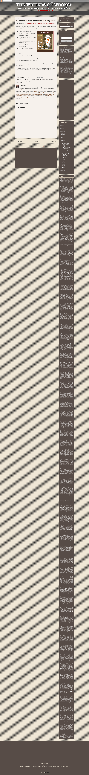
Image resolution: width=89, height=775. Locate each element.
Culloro (71, 299)
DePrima (66, 319)
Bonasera (71, 234)
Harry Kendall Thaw (66, 405)
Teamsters (71, 676)
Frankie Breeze (69, 366)
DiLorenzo (66, 325)
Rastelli (61, 617)
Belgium (61, 223)
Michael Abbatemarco (70, 530)
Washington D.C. (62, 719)
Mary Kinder (62, 515)
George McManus (70, 384)
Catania (70, 266)
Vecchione (70, 711)
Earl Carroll (65, 332)
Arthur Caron (67, 207)
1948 (71, 181)
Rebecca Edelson (63, 620)
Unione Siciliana (62, 708)
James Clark (67, 427)
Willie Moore (62, 728)
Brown (63, 244)
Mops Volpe (63, 537)
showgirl (67, 658)
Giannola (70, 386)
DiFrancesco (67, 323)
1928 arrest (65, 180)
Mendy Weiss (68, 527)
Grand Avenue (67, 392)
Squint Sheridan (63, 665)
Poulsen (63, 11)
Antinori (65, 201)
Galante (70, 371)
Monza (72, 536)
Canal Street (67, 255)
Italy (62, 424)
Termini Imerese (66, 679)
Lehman (61, 481)
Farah (70, 348)
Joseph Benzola (69, 452)
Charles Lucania (63, 268)
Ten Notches (63, 678)
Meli (72, 525)
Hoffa (71, 410)
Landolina (70, 474)
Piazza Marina (66, 598)
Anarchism (62, 198)
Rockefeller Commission (68, 627)
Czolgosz (70, 300)
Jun (63, 159)
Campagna (62, 255)
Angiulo (62, 200)
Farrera (66, 349)
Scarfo (67, 646)
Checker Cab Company (64, 272)
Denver (61, 319)
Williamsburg (70, 727)
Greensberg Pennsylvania (64, 396)
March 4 (66, 510)
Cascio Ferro (66, 262)
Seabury (70, 650)
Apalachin (70, 201)
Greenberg (70, 395)
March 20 (66, 509)
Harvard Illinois (63, 407)
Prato (71, 606)
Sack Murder (67, 637)
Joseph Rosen (69, 454)
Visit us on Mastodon (44, 769)
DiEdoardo (61, 323)
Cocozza (64, 284)
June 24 (71, 462)
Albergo (65, 190)
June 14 (61, 461)
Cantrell (63, 256)
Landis (66, 474)
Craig (63, 296)
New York (32, 81)
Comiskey (66, 288)
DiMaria (71, 325)
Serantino (61, 655)
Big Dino (66, 227)
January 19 (67, 430)
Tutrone (66, 705)
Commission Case (69, 289)
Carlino (63, 259)
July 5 (63, 460)
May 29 (65, 521)
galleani (61, 373)
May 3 (68, 521)
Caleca (61, 252)
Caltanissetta (70, 253)
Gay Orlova (68, 381)
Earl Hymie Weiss (70, 332)
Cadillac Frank (62, 250)
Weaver (70, 720)
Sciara (72, 648)
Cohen (68, 284)
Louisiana (71, 490)
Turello (62, 705)
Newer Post (19, 141)
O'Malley (70, 568)
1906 (69, 178)
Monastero (66, 535)
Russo (65, 635)
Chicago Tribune (64, 274)
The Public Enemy (63, 687)
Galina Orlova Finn (69, 372)
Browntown (70, 244)
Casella (63, 263)
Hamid (68, 401)
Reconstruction (62, 621)
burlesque (66, 248)
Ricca (68, 622)
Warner (22, 14)
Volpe (67, 716)
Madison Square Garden (64, 497)
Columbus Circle (69, 287)
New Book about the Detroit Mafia (65, 157)
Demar (65, 318)
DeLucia (61, 318)
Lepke (67, 482)
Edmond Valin (63, 336)
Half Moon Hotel (63, 401)
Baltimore (66, 215)
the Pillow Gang (69, 686)
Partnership (62, 586)
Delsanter (70, 317)
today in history (66, 696)
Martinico (61, 514)
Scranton (66, 650)
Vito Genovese (62, 716)
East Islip (68, 333)
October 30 (63, 573)
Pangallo (66, 583)
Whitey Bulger (62, 725)
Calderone (70, 251)
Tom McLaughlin (67, 697)
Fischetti (71, 358)
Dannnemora (67, 304)
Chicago (71, 272)
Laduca (71, 472)
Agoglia (72, 186)
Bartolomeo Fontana (68, 219)
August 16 (61, 211)
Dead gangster (63, 306)
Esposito (71, 343)
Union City (62, 706)
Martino (65, 514)
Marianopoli (65, 511)
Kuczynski (67, 471)
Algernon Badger (70, 192)
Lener (69, 481)
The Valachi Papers (64, 688)
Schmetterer (70, 647)
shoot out (62, 658)
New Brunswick (68, 550)
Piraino (63, 601)
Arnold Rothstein (67, 206)
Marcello (67, 507)
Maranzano (62, 507)
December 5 (62, 314)
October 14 (66, 569)
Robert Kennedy (63, 625)
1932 (65, 181)
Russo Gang (70, 635)
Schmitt (69, 11)
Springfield (62, 664)
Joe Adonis (63, 441)
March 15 (67, 508)
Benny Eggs (70, 224)
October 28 (66, 572)
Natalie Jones (62, 547)
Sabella (71, 636)
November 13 (62, 562)
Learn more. (65, 76)
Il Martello (68, 415)
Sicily (62, 659)
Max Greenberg (67, 518)
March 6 (70, 510)
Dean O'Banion (70, 306)
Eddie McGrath (66, 335)
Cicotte (61, 280)
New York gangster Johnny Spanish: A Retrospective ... (66, 147)
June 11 (70, 460)
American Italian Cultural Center (65, 197)
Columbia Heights (68, 286)
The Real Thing (69, 687)
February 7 (63, 356)
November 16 (69, 563)
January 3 (66, 432)
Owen (61, 578)
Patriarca (70, 588)
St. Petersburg (67, 667)
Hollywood (62, 411)
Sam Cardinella (62, 641)
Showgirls (71, 658)
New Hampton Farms (67, 551)
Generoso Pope (66, 382)
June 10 (66, 460)
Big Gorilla (70, 227)
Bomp (65, 233)
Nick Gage (70, 557)
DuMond (43, 11)
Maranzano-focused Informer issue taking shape (65, 154)
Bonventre (66, 235)
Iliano (72, 415)
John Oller (66, 449)
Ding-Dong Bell (62, 326)
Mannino (70, 506)
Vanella (62, 711)
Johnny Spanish (66, 451)
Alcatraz (68, 191)
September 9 (69, 654)
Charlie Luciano (32, 79)
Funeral (70, 370)
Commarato (71, 288)
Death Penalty (64, 307)
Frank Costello (70, 364)
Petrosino (62, 595)
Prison (61, 611)
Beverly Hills (66, 226)
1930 (72, 180)
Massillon (70, 516)
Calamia (66, 251)
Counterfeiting (62, 295)
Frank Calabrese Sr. (63, 364)
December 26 (62, 313)
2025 (62, 124)
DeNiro (68, 318)
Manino (72, 505)
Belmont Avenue (70, 223)
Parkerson (62, 585)
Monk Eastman (62, 536)
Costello (61, 294)
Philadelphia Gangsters (65, 596)
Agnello (68, 186)
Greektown (71, 394)
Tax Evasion (66, 676)
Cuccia (64, 299)
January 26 (70, 431)
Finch (68, 358)
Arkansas (61, 206)
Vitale (66, 715)
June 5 (67, 463)
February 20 (67, 353)
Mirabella (67, 533)
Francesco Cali (62, 363)
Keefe (53, 11)
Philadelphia (71, 595)
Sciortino (62, 649)
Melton (62, 526)
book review (64, 236)
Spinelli (66, 663)
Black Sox (70, 230)
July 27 (62, 459)
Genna (71, 382)
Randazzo (70, 616)
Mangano (62, 505)
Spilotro (61, 663)
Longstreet (68, 488)
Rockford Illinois (62, 628)
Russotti (66, 636)
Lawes (72, 477)
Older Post (53, 141)
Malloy (72, 504)
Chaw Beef (70, 271)
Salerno (69, 638)
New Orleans (64, 553)
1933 (68, 181)
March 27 (61, 510)
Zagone (71, 734)
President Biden (68, 607)
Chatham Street (63, 271)
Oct (63, 137)
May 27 (71, 520)
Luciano (66, 492)
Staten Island (69, 669)
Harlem (67, 402)
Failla (61, 347)
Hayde (72, 407)
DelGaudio (70, 316)
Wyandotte (62, 733)
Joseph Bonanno (63, 453)
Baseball (66, 220)
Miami (72, 529)
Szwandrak (62, 674)
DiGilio (67, 324)
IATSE (72, 414)
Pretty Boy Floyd (63, 610)
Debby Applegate (69, 308)
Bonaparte (67, 234)
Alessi (71, 191)
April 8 (71, 204)
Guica (71, 398)
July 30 (69, 459)
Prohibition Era (69, 612)
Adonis (64, 186)
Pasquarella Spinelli (68, 587)
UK (68, 705)
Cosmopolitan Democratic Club (65, 293)
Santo (61, 644)
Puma (61, 615)
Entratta (66, 342)
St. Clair (62, 666)
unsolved (68, 708)
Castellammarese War (23, 79)
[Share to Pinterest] (42, 77)
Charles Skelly (63, 269)
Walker (71, 716)
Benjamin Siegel (63, 224)
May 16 (66, 519)
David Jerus (71, 305)
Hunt (49, 11)
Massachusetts (69, 515)
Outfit (71, 577)
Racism (66, 616)
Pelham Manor (69, 592)
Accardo (69, 184)
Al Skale (63, 189)
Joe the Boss (68, 443)
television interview (70, 677)
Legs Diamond (69, 480)
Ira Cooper (68, 420)
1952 (61, 182)
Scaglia (65, 645)
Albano (71, 189)
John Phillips (71, 449)
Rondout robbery (67, 630)
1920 (65, 179)
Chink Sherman (67, 276)
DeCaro (61, 309)
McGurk (70, 524)
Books (61, 237)
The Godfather (71, 683)
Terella (61, 679)
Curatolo (61, 300)
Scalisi (72, 645)
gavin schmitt (62, 381)
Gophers (67, 391)
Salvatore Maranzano (50, 81)
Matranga (65, 517)
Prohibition (43, 81)
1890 (61, 178)
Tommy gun (65, 698)
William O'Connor (63, 727)
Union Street (70, 707)
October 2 (67, 570)
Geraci (62, 385)
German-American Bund (68, 385)
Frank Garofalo (62, 365)
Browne (66, 244)
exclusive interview (68, 345)
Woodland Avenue (69, 730)
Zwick (65, 737)
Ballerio (70, 214)
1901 (66, 178)
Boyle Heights (68, 240)
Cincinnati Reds (70, 280)
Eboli (71, 334)
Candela (71, 255)
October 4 (67, 573)
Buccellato (65, 245)
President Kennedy (70, 608)
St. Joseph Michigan (68, 666)
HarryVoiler (71, 406)
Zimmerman (62, 736)
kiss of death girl (66, 470)
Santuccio (70, 644)
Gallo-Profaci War (70, 373)
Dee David (67, 315)
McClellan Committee (63, 524)
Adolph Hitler (67, 185)
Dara (71, 304)
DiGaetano (63, 324)
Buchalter (70, 245)
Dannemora (62, 304)
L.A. (61, 472)
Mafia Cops (62, 501)
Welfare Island (70, 721)
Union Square (68, 706)
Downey (38, 11)
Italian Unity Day (66, 422)
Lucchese (61, 492)
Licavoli (71, 483)
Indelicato (62, 417)
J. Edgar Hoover (67, 424)
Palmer (68, 581)
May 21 (63, 520)
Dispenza (65, 327)
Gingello (70, 387)
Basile (71, 220)
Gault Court (70, 380)
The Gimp (65, 683)
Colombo (61, 285)
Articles (64, 208)
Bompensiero (69, 233)
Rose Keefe (70, 631)
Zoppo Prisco (71, 736)
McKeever (65, 525)
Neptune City (62, 550)
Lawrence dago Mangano (65, 478)
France (70, 362)
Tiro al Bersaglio (66, 695)
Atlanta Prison (66, 209)
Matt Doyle (70, 517)
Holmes (67, 411)
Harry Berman (62, 404)
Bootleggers (62, 238)
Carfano (71, 258)
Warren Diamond (68, 718)
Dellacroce (62, 317)
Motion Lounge (67, 538)
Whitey (71, 724)
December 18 (70, 310)
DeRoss (70, 319)
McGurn (61, 525)
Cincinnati (65, 280)
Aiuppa (70, 187)
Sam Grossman (69, 641)
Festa (68, 357)
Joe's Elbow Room (69, 444)
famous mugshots (63, 348)
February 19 (70, 352)
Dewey (62, 321)
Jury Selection (67, 464)
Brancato (63, 241)
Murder (61, 542)
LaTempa (65, 477)
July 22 (65, 458)
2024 (62, 125)
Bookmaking (70, 236)
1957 (64, 182)
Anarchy (71, 198)
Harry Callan (68, 404)
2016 (62, 172)
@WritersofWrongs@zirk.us (65, 20)
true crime (68, 704)
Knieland (71, 470)
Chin (71, 275)
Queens (61, 616)
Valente (69, 710)
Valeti (72, 710)
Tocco (71, 695)
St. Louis (61, 667)
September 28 (69, 653)
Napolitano (70, 545)
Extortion (66, 346)
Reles (72, 621)
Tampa (67, 675)
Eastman (67, 334)
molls (71, 534)
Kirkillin (61, 470)
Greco (67, 394)
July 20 (61, 458)
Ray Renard (70, 618)
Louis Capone (66, 490)
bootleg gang (68, 237)
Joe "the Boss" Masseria (45, 79)
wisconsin (68, 729)
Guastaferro (62, 398)
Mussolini (61, 544)
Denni (71, 318)
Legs (65, 480)
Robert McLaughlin (70, 625)
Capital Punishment (68, 256)
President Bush (62, 608)
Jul (63, 142)
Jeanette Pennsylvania (64, 435)
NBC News (65, 549)
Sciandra (68, 648)
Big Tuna (61, 228)
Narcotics (61, 546)
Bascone (61, 220)
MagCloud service (30, 69)
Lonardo (70, 487)
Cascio (61, 262)
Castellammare (69, 264)
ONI (63, 576)
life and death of (62, 484)
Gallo (65, 373)
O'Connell (66, 568)
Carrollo (66, 261)
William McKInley (63, 726)
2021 (62, 130)
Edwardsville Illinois (70, 338)
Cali (65, 252)
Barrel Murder (69, 218)
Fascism (70, 349)
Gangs (70, 378)
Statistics (61, 670)
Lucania (70, 491)
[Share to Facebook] (41, 77)
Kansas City (67, 465)
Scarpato (70, 646)
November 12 (69, 561)
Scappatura (63, 646)
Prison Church (65, 611)
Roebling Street (69, 628)
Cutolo (66, 300)
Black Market (65, 230)
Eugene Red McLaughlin (65, 344)
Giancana (65, 386)
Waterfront (68, 719)
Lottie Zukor (68, 489)
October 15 (71, 569)
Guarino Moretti (69, 397)
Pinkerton (65, 600)
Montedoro (68, 536)
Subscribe (66, 41)
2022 (62, 128)
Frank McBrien (69, 365)
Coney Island (68, 290)
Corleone (63, 292)
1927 (71, 179)
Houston (61, 413)
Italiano (72, 423)
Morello (68, 537)
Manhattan (67, 505)
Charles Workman (70, 269)
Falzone (64, 347)
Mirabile (71, 533)
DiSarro (61, 327)
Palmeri (65, 582)
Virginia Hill (67, 714)
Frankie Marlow (62, 367)
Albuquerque (63, 191)
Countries (67, 295)
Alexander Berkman (63, 192)
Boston (66, 239)
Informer (37, 79)
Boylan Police (62, 240)
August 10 (65, 210)
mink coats (63, 533)
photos (61, 598)
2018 (62, 169)
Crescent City (62, 297)
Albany (61, 190)
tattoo (62, 676)
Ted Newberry (64, 677)
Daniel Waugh (68, 303)
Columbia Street (62, 287)
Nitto (61, 559)
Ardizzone (70, 205)
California (69, 252)
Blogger (47, 772)
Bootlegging (67, 238)
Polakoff (65, 603)
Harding (63, 402)
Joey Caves (62, 445)
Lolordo (61, 487)
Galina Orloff (62, 372)
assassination (69, 208)
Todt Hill (71, 696)
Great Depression (67, 393)
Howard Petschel (66, 413)
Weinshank (62, 721)
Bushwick (62, 249)
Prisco (71, 610)
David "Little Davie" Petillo (64, 305)
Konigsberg (63, 471)
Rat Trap (66, 617)
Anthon (61, 201)
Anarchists (67, 198)
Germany (61, 386)
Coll (71, 284)
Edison (72, 335)
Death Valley (62, 308)
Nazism (61, 549)
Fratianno (71, 368)
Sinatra (69, 659)
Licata (67, 483)
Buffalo (72, 246)
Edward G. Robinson (63, 337)
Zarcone (66, 735)
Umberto (71, 705)
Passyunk (61, 588)
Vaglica (61, 710)
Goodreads (62, 391)
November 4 (62, 566)
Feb (63, 165)
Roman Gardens (69, 629)
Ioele (64, 420)
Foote (61, 361)
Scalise (68, 645)
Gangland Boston (69, 377)
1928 (61, 180)
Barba (66, 217)
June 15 (65, 461)
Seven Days (66, 655)
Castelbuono (62, 264)
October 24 (70, 571)
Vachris (71, 709)
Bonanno (62, 234)
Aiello (66, 187)
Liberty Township (62, 483)
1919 (62, 179)
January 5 (63, 433)
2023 (62, 127)
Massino (61, 517)
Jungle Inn (62, 464)
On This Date (19, 11)
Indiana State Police (69, 417)
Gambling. (61, 377)
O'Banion (61, 568)
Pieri (71, 599)
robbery (62, 624)
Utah (67, 709)
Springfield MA (67, 664)
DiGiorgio (70, 324)
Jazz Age (70, 434)
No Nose (64, 559)
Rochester (62, 627)
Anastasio (67, 199)
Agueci (62, 187)
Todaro (61, 696)
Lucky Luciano (66, 493)
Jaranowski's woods (63, 434)
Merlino (72, 527)
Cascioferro (71, 262)
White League (66, 724)
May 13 (62, 519)
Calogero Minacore (63, 253)
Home (36, 141)
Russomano (62, 636)
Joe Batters (70, 442)
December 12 (66, 309)
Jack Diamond (67, 425)
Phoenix (70, 597)
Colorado (61, 286)
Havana (68, 407)
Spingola (70, 663)
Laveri (69, 477)
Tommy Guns (71, 698)
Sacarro (61, 637)
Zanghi (61, 735)
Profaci (70, 611)
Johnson (64, 452)
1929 (69, 180)
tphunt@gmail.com (20, 89)
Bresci (67, 241)
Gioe (61, 388)
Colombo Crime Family (68, 285)
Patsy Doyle (70, 589)
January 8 (67, 433)
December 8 (69, 314)
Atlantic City (71, 209)
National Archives (69, 547)
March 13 (62, 508)
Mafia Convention (69, 500)
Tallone (68, 674)
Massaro (61, 516)
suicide (68, 672)
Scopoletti (70, 649)
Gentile (65, 384)
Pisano (67, 601)
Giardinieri (61, 387)
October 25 (62, 572)
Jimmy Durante (62, 439)
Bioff (64, 229)
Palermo (68, 580)
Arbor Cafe (62, 205)
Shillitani (66, 657)
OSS (68, 577)
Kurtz (71, 471)
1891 (64, 178)
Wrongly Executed (63, 732)
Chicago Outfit (70, 273)
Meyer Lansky (67, 529)
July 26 (72, 458)
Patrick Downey (63, 589)
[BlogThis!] (39, 77)
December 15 (64, 310)
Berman (61, 225)
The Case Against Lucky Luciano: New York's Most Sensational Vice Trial (66, 683)
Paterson (66, 588)
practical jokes (66, 606)
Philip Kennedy (65, 597)
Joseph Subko (62, 455)
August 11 (70, 210)
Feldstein (68, 356)
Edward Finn (70, 336)
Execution (61, 346)
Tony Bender (64, 699)
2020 (62, 131)
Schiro (65, 647)
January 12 (70, 429)
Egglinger (67, 339)
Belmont (65, 223)
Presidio (70, 609)
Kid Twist (65, 468)
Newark (65, 556)
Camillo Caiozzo (63, 254)
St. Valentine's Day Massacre (66, 668)
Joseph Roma (63, 454)
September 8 (62, 654)
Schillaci (61, 647)
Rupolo (61, 635)
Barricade (61, 219)
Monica (71, 535)
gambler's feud (63, 376)
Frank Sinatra (62, 366)
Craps (66, 296)
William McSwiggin (70, 726)
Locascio (70, 486)
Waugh (28, 14)
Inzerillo (61, 420)
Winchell (70, 728)
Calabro (62, 251)
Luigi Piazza (67, 494)
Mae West (61, 499)
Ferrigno (65, 357)
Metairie (67, 528)
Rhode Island (63, 622)
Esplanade (67, 343)
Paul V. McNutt (69, 591)
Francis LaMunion (69, 363)
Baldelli (61, 214)
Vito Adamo (70, 715)
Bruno (61, 245)
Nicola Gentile (38, 81)
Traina (67, 701)
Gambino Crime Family (65, 375)
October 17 (63, 570)
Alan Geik (66, 189)
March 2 (62, 509)
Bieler (70, 226)
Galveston (67, 374)
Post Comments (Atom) (39, 146)
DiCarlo (62, 322)
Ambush (61, 196)
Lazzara (61, 479)
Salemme (65, 638)
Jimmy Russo (68, 439)
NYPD (71, 567)
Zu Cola (62, 737)
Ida (61, 415)
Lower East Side (64, 491)
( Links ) (33, 14)
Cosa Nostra (69, 292)
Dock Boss (70, 327)
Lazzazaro (66, 479)
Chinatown (61, 276)
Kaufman (71, 465)
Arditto (66, 205)
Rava (71, 617)
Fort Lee (65, 362)
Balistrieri (66, 214)
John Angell (68, 445)
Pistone (70, 601)
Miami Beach (63, 530)
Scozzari (61, 650)
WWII (70, 732)
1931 (62, 181)
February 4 (71, 355)
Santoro (65, 644)
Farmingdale (62, 349)
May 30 (72, 521)
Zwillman (69, 737)
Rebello (70, 620)
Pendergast (66, 593)
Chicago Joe (64, 273)
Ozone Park (65, 579)
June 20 (63, 462)
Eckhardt (61, 335)
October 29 (71, 572)
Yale (71, 733)
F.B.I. (71, 346)
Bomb (61, 233)
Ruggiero (70, 634)
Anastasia (63, 199)
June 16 (69, 461)
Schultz (65, 648)
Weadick (66, 720)
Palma (65, 581)
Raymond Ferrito (63, 619)
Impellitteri (62, 416)
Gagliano (65, 371)
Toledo (61, 697)
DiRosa (71, 326)
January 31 (71, 432)
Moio (68, 534)
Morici (72, 537)
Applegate (26, 11)
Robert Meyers (63, 626)
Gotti (71, 391)
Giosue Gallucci (69, 388)
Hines (67, 410)
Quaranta (70, 615)
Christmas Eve (62, 278)
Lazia (71, 478)
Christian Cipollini (67, 277)
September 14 (62, 653)
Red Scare (68, 621)
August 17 (66, 211)
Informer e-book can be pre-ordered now (65, 144)
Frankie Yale (68, 367)
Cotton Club (68, 294)
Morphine (62, 538)
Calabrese (71, 250)
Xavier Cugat (67, 733)
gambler (72, 375)
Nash (71, 546)
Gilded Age (66, 387)
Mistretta (65, 534)
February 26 (62, 355)
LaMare (66, 473)
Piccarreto (63, 599)
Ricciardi (72, 622)
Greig (65, 397)
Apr (63, 162)
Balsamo (61, 215)
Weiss (66, 721)
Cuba (61, 299)
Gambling (69, 376)
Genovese (62, 383)
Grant (71, 392)
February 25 (70, 354)
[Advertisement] (36, 158)
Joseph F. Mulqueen (70, 453)
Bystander (70, 249)
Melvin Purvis (67, 526)
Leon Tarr (63, 482)
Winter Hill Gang (62, 729)
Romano (61, 630)
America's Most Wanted (68, 196)
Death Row (70, 307)
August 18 (70, 211)
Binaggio (66, 228)
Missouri (61, 534)
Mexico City (62, 529)
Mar (63, 164)
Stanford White (62, 669)
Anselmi (71, 200)
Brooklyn (71, 243)
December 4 (69, 313)
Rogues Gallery (62, 629)
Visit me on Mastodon (20, 100)
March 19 (71, 508)
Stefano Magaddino (68, 670)
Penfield (71, 593)
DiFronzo (71, 323)
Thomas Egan (62, 691)
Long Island (62, 488)
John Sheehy (64, 450)
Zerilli (70, 735)
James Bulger (66, 426)
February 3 (67, 355)
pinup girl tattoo (70, 600)
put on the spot (65, 615)
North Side (71, 560)
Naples (66, 545)
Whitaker (61, 724)
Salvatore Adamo (65, 639)
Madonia (70, 497)
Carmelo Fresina (66, 260)
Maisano (61, 504)
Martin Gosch (62, 513)
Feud (71, 357)
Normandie (68, 559)
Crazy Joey (70, 296)
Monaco (61, 535)
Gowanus (61, 392)
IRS (64, 421)
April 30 (61, 204)
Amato (61, 195)
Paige (61, 580)
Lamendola (70, 473)
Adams (63, 185)
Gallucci (62, 374)
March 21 (70, 509)
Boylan (71, 239)
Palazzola (64, 580)
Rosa (66, 631)
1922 (68, 179)
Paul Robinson (63, 591)
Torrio (70, 700)
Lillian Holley (68, 484)
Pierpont (61, 600)
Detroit (66, 320)
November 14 (69, 562)
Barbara (70, 217)
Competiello (62, 290)
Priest (68, 610)
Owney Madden (65, 578)
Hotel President (69, 412)
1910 (72, 178)
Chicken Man (66, 275)
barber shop (62, 218)
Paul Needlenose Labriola (69, 590)
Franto (64, 368)
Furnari (61, 371)
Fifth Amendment (63, 358)
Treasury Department (64, 702)
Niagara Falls (66, 557)
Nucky (67, 567)
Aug (63, 140)
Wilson (67, 728)
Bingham (70, 228)
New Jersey (66, 552)
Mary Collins (70, 514)
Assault (61, 209)
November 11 (64, 561)
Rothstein (61, 634)
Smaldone (71, 660)
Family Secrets (69, 347)
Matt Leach (62, 518)
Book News (71, 235)
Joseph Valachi (23, 81)
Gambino (71, 374)
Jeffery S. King (66, 436)
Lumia (71, 494)
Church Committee (69, 278)
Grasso (61, 393)
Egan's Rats (63, 339)
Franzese (67, 368)
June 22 (67, 462)
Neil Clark (70, 549)
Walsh (17, 14)
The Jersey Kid (63, 684)
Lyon (58, 11)
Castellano (62, 266)
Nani (62, 545)
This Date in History (68, 689)
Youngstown (66, 734)
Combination (62, 288)
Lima (72, 484)
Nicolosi (68, 558)
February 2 (62, 353)
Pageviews (70, 579)
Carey (68, 258)
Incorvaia (71, 416)
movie (66, 540)
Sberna (61, 645)
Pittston (67, 602)
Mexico (71, 528)
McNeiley (69, 525)
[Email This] (38, 77)
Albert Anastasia (70, 190)
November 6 (62, 567)
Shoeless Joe (71, 657)
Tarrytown (71, 675)
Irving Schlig (68, 421)
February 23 (64, 354)
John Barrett (66, 446)
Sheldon (70, 655)
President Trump (64, 609)
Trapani (70, 701)
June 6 (71, 463)
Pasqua (67, 586)
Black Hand (68, 229)
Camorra (69, 254)
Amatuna (65, 195)
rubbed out (66, 634)
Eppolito (70, 342)
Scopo (66, 649)
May (63, 161)
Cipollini (32, 11)
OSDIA (65, 577)
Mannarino (63, 506)
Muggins (70, 540)
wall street (61, 717)
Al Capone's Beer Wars (69, 188)
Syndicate (70, 673)
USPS (65, 709)
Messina (63, 528)
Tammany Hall (62, 675)
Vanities (66, 711)
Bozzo (72, 240)
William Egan (71, 725)
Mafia (28, 81)
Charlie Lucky (70, 270)
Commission (63, 289)
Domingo (61, 328)
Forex (64, 361)
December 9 (62, 315)
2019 (62, 133)
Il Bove (65, 415)
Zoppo (66, 736)
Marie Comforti (71, 511)
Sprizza (72, 664)
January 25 (64, 431)
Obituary (61, 569)
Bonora (62, 235)
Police (69, 603)
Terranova (71, 679)
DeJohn (65, 316)
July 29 (66, 459)
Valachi (65, 710)
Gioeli (64, 388)
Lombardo (66, 487)
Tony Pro (68, 699)
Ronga (72, 630)
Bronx (61, 243)
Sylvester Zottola (64, 673)
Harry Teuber (66, 406)
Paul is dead (62, 590)
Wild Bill (67, 725)
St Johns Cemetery (70, 665)
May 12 (72, 518)
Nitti (71, 558)
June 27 (62, 463)
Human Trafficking (67, 414)
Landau (61, 474)
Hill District (63, 410)
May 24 (67, 520)
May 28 (61, 521)
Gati (66, 380)
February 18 (64, 352)
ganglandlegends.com (63, 378)
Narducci (66, 546)
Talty (71, 674)
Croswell (70, 298)
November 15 (62, 563)
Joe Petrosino (62, 443)
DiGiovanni (62, 325)
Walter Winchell (67, 717)
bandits (61, 216)
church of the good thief (64, 279)
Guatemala (67, 398)
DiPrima (67, 326)
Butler (66, 249)
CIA (71, 279)
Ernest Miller (62, 343)
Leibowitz (65, 481)
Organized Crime (69, 576)
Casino (67, 263)
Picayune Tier (71, 598)
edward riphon (63, 338)
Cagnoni (67, 250)
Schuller (61, 648)
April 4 (65, 204)
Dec (63, 134)
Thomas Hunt (19, 82)
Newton (61, 557)
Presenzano (62, 607)
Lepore (71, 482)
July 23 (68, 458)
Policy (72, 603)
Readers (69, 619)
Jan (63, 167)
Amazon (70, 195)
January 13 (62, 430)
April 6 (68, 204)
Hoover (70, 411)
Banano (70, 215)
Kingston (70, 469)
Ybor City (61, 734)
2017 (62, 170)
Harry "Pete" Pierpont (68, 403)
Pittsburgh (62, 602)
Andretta (71, 199)
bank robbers (67, 216)
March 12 (71, 507)
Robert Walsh (69, 626)
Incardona (67, 416)
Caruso (70, 261)
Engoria (62, 342)
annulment (66, 200)
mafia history (69, 501)
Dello (66, 317)
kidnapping (62, 469)
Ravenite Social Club (63, 618)
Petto (67, 595)
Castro (66, 266)
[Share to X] (40, 77)
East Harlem (63, 333)
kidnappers (70, 468)
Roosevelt (62, 631)
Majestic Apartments (67, 504)
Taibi (65, 674)
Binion (61, 229)
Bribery (71, 241)
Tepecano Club (69, 678)
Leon (72, 481)
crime (66, 298)
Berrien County (67, 225)
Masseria (65, 516)
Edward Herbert (70, 337)
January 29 (62, 432)
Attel (62, 210)
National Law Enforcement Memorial (66, 548)
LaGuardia (62, 473)
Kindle (66, 469)
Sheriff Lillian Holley (64, 656)
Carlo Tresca (67, 259)
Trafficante (62, 701)
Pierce (67, 599)
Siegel (65, 659)
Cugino (68, 299)
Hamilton (71, 401)
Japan (71, 433)
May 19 (69, 519)
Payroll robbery (62, 592)
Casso (71, 263)
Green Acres (64, 395)
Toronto (66, 700)
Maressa (61, 511)
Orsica (61, 577)
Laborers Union (65, 472)
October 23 (64, 571)
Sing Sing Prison (65, 660)
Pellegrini (61, 593)
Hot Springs (62, 412)
